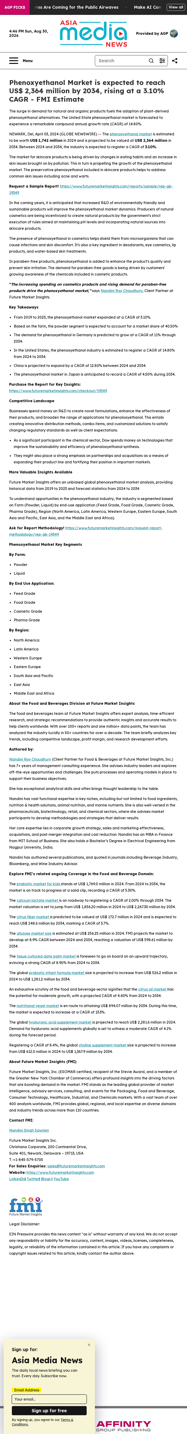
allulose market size (34, 933)
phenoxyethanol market (131, 134)
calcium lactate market (38, 900)
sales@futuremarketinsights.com (76, 1166)
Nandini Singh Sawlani (29, 1130)
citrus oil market (152, 989)
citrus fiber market (33, 917)
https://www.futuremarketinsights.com (60, 1172)
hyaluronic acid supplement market (60, 1022)
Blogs (46, 1179)
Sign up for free (49, 1410)
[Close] (89, 1345)
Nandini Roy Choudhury (122, 290)
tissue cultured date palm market (47, 956)
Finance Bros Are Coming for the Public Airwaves (66, 7)
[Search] (151, 60)
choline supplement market (103, 1045)
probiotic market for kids (39, 884)
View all (176, 7)
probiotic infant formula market (57, 972)
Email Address (26, 1390)
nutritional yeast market (38, 1005)
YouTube (61, 1179)
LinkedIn (17, 1179)
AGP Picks (15, 7)
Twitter (33, 1179)
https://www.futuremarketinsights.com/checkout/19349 (58, 390)
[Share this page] (174, 60)
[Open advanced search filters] (162, 60)
